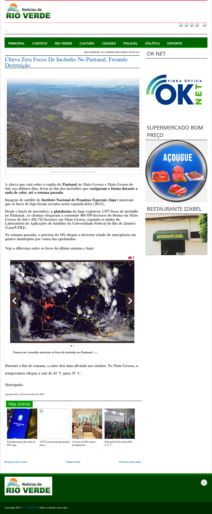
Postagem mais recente (16, 462)
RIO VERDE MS (29, 507)
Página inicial (73, 462)
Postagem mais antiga (130, 462)
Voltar (14, 300)
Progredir (130, 300)
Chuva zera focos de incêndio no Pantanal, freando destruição (66, 62)
